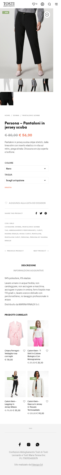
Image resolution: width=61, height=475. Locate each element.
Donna (16, 115)
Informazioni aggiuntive (28, 271)
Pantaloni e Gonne (31, 115)
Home (7, 115)
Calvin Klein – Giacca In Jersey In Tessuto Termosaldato (35, 405)
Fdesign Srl (37, 464)
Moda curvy (25, 234)
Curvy (39, 230)
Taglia (8, 175)
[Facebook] (37, 213)
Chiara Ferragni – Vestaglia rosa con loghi (12, 353)
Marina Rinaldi (11, 234)
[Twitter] (42, 213)
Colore (9, 163)
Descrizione (28, 266)
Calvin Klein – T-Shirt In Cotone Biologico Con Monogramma (34, 354)
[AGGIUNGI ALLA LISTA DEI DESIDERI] (24, 351)
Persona (25, 237)
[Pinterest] (46, 213)
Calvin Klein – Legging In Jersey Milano (11, 404)
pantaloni (36, 234)
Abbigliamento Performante (22, 230)
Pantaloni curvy (12, 237)
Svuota (8, 187)
